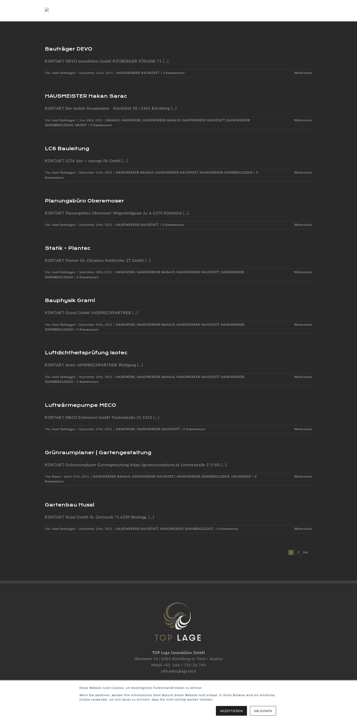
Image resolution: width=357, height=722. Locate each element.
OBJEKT (81, 125)
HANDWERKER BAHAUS (161, 120)
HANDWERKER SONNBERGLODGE (226, 172)
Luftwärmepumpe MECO (80, 405)
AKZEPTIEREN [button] (231, 711)
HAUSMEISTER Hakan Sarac (86, 96)
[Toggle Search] (292, 10)
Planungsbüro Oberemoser (84, 201)
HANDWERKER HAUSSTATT (138, 73)
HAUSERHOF (241, 476)
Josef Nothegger (64, 73)
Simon (56, 476)
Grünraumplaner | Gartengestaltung (98, 452)
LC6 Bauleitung (67, 148)
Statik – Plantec (68, 248)
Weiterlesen (303, 73)
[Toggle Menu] (308, 11)
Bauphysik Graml (70, 300)
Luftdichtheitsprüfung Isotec (86, 353)
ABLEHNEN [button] (263, 711)
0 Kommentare (174, 73)
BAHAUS (113, 120)
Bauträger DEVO (68, 49)
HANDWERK (131, 120)
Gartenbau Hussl (69, 505)
